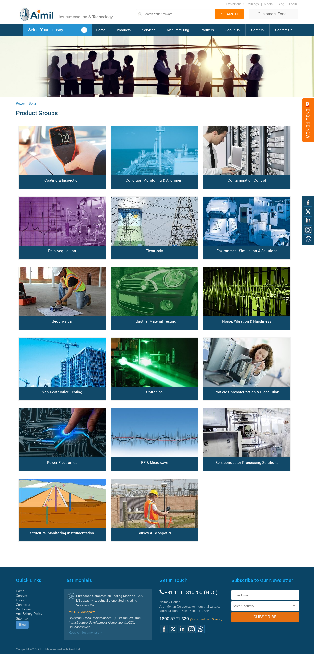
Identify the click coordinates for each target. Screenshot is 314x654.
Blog (281, 4)
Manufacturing (178, 30)
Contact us (23, 605)
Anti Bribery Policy (29, 614)
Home (100, 30)
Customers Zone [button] (273, 14)
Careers (257, 30)
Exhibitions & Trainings (242, 4)
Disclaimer (23, 609)
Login (293, 4)
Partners (207, 30)
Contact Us (283, 30)
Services (148, 30)
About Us (232, 30)
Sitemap (22, 618)
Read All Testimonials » (85, 632)
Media (269, 4)
